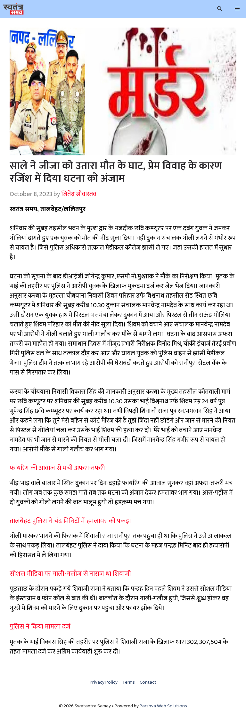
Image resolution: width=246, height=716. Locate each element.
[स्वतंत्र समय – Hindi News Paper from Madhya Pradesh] (13, 9)
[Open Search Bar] (219, 9)
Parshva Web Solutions (163, 706)
